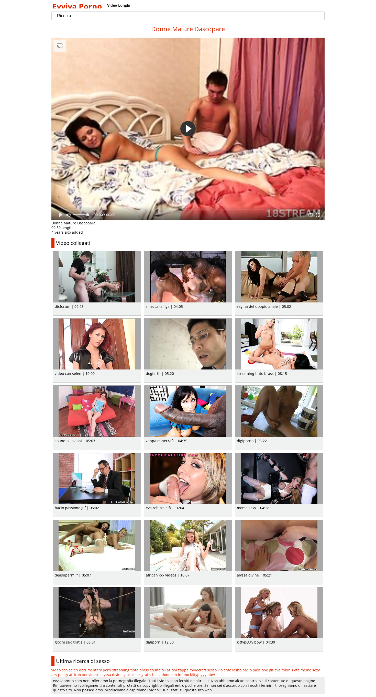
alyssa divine (112, 674)
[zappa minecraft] (188, 411)
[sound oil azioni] (97, 411)
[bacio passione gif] (97, 478)
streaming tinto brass (130, 670)
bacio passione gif (257, 670)
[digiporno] (279, 411)
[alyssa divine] (279, 545)
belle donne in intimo (170, 674)
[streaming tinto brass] (279, 344)
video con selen (64, 670)
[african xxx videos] (188, 545)
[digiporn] (188, 612)
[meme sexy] (279, 478)
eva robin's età (287, 670)
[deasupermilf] (97, 545)
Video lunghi (118, 5)
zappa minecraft (192, 670)
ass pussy (59, 674)
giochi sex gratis (137, 674)
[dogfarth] (188, 344)
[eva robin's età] (188, 478)
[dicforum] (97, 276)
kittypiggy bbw (202, 674)
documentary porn (95, 670)
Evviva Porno (77, 6)
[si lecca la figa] (188, 276)
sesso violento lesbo (224, 670)
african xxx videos (84, 674)
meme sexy (310, 670)
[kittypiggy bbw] (279, 612)
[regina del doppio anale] (279, 276)
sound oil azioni (163, 670)
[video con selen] (97, 344)
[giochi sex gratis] (97, 612)
